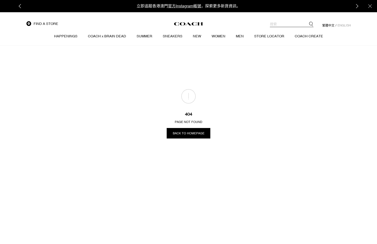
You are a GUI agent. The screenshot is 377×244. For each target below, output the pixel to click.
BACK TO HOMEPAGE (188, 133)
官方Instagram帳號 (184, 6)
